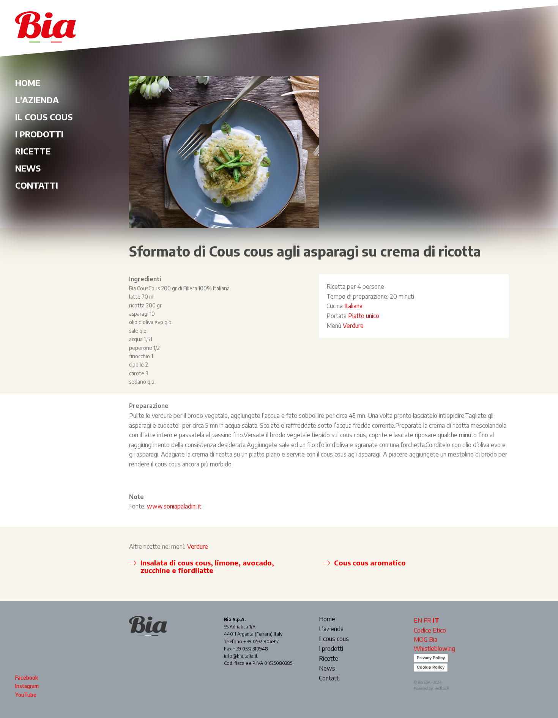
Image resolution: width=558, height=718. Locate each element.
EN (418, 620)
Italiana (353, 306)
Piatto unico (363, 316)
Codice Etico (430, 630)
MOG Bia (425, 639)
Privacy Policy (431, 657)
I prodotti (39, 134)
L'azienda (37, 99)
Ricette (32, 151)
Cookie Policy (431, 667)
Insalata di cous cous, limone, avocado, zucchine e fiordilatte (207, 566)
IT (436, 620)
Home (27, 82)
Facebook (26, 677)
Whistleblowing (434, 648)
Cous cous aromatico (370, 562)
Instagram (27, 686)
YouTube (25, 694)
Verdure (353, 325)
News (28, 168)
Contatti (36, 185)
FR (427, 620)
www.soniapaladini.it (174, 506)
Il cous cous (44, 117)
